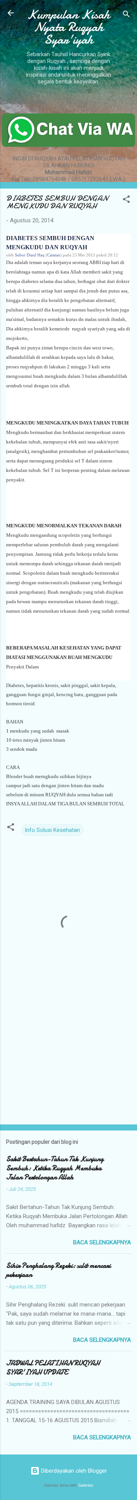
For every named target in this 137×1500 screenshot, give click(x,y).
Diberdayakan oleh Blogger (73, 1470)
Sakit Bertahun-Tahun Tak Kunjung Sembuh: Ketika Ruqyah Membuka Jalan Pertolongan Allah (55, 1168)
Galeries (85, 1485)
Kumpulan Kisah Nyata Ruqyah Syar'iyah (68, 27)
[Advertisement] (68, 1064)
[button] (126, 200)
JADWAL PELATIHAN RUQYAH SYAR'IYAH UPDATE (53, 1367)
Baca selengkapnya (102, 1242)
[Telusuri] (126, 15)
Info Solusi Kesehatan (52, 830)
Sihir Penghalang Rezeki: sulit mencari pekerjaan (58, 1270)
